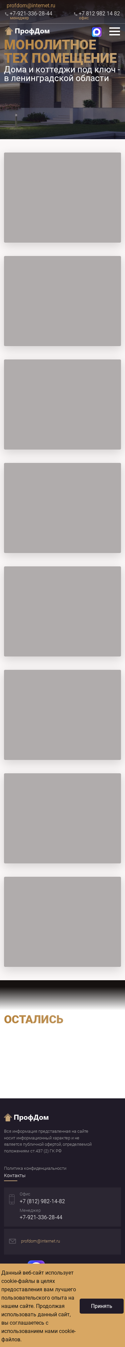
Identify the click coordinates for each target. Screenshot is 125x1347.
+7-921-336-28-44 (41, 1217)
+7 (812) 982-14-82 (42, 1201)
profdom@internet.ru (31, 5)
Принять (101, 1306)
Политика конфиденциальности (35, 1168)
